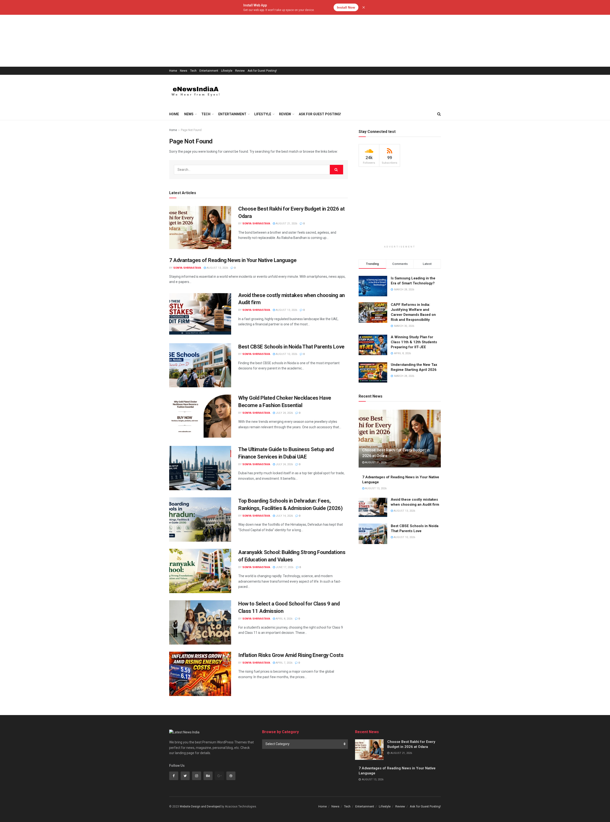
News (183, 70)
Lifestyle (226, 70)
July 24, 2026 (284, 412)
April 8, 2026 (283, 618)
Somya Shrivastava (256, 223)
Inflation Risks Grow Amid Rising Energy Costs (290, 655)
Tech (193, 70)
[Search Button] (336, 169)
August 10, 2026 (286, 354)
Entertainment (208, 70)
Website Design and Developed (200, 806)
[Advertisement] (143, 33)
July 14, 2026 (284, 515)
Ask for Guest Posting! (262, 70)
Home (173, 70)
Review (240, 70)
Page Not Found (191, 130)
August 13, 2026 (217, 267)
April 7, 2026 (283, 662)
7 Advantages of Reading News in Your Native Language (232, 260)
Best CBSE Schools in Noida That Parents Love (291, 347)
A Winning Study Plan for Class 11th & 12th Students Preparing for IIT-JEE (414, 342)
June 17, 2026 (284, 567)
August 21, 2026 (286, 223)
